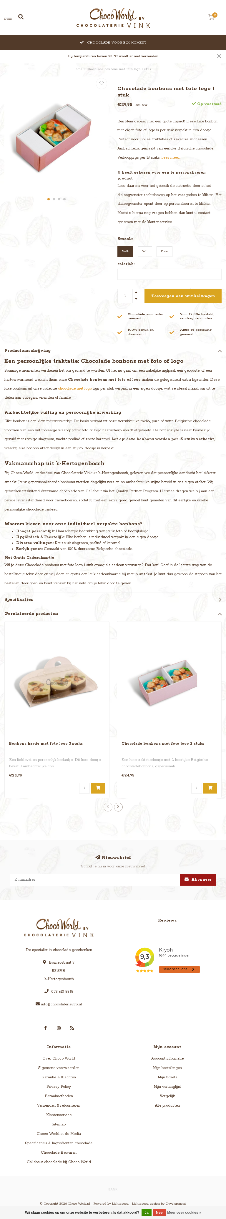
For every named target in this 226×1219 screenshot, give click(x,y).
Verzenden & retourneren (58, 1105)
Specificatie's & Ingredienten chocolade (58, 1143)
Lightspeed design (146, 1204)
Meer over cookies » (184, 1212)
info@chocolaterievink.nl (61, 1004)
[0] (211, 18)
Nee (159, 1212)
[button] (48, 199)
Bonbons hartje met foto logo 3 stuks (46, 743)
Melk (125, 251)
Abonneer (201, 879)
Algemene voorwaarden (58, 1068)
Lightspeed (120, 1204)
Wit (145, 251)
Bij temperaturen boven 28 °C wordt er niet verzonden (113, 56)
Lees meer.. (170, 157)
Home (78, 69)
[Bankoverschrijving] (113, 1189)
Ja (146, 1212)
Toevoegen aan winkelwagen (183, 296)
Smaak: (125, 239)
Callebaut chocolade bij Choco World (59, 1162)
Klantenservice (59, 1115)
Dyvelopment (176, 1204)
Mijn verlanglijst (167, 1087)
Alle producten (167, 1105)
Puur (164, 251)
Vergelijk (167, 1096)
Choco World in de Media (59, 1134)
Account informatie (167, 1058)
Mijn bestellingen (167, 1068)
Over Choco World (58, 1058)
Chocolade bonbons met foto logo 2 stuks (163, 743)
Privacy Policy (58, 1087)
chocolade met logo (75, 388)
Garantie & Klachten (58, 1077)
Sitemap (59, 1124)
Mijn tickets (167, 1077)
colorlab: (125, 264)
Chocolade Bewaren (59, 1152)
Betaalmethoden (59, 1096)
